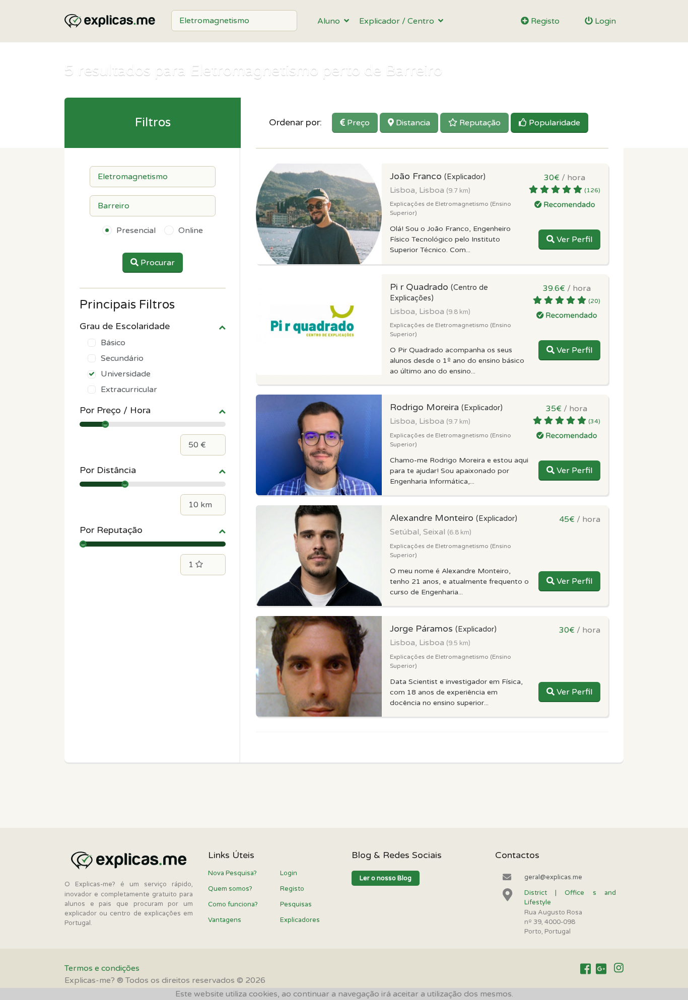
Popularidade (553, 123)
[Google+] (601, 968)
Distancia (412, 123)
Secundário (122, 358)
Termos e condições (102, 968)
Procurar (157, 263)
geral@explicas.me (553, 877)
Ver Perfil (573, 240)
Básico (113, 343)
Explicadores (300, 920)
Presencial (136, 230)
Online (190, 230)
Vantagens (224, 920)
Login (604, 21)
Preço (357, 123)
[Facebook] (585, 968)
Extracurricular (129, 389)
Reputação (479, 123)
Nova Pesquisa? (232, 873)
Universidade (126, 374)
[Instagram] (619, 968)
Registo (544, 21)
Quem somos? (230, 889)
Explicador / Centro (398, 21)
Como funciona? (233, 904)
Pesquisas (296, 904)
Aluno (330, 21)
